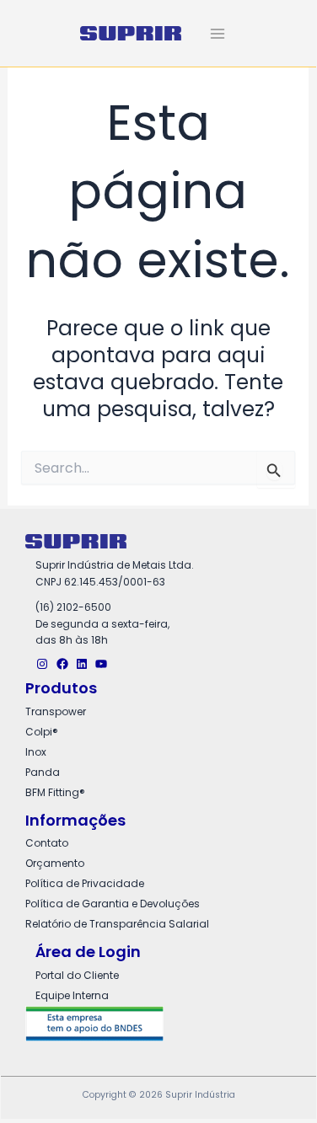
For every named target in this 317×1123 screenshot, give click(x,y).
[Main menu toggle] (217, 33)
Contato (46, 843)
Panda (42, 772)
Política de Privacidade (84, 883)
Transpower (55, 711)
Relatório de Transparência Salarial (117, 924)
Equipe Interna (72, 995)
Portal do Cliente (77, 975)
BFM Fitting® (55, 792)
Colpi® (41, 732)
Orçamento (54, 863)
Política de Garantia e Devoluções (112, 903)
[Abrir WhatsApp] (274, 1077)
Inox (35, 752)
